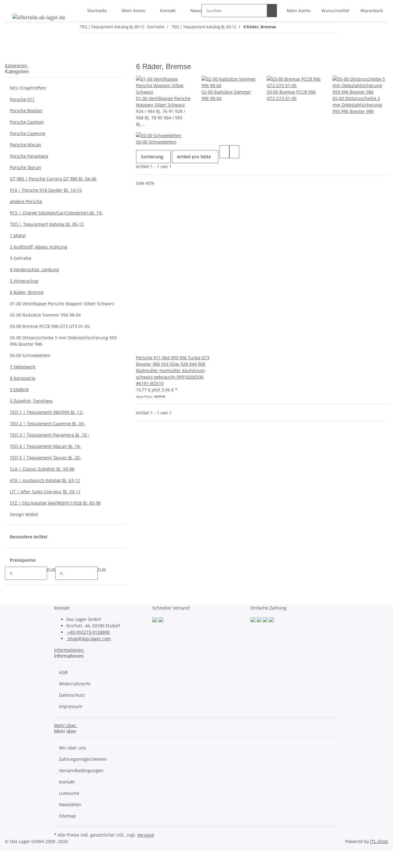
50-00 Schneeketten (156, 142)
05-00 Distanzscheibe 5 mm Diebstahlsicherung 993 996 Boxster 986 (357, 104)
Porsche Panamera (29, 156)
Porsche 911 (22, 99)
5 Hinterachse (24, 281)
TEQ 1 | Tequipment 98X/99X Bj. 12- (47, 412)
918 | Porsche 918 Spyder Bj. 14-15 (46, 190)
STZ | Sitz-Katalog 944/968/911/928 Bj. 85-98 (55, 503)
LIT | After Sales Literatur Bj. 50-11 (45, 492)
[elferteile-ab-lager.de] (38, 17)
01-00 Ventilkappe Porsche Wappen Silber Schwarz (62, 303)
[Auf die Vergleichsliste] (141, 347)
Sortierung (152, 157)
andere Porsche (26, 201)
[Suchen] (272, 10)
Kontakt (168, 10)
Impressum (70, 706)
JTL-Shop (379, 841)
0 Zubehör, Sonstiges (31, 401)
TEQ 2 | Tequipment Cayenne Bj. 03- (47, 423)
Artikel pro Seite (194, 157)
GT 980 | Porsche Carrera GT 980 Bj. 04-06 (53, 179)
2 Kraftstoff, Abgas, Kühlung (38, 247)
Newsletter (70, 804)
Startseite (97, 10)
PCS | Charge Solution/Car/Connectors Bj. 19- (56, 213)
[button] (298, 10)
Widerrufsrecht (74, 684)
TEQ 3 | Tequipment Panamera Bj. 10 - (49, 435)
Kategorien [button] (17, 65)
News (196, 10)
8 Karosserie (22, 378)
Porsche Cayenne (27, 133)
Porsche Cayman (27, 122)
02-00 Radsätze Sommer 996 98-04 (45, 315)
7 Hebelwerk (22, 367)
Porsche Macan (25, 145)
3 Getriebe (20, 258)
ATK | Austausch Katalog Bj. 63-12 (45, 480)
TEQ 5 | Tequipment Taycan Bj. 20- (45, 457)
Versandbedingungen (81, 770)
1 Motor (18, 235)
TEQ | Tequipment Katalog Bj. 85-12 (47, 224)
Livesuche (69, 793)
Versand (145, 835)
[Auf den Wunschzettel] (151, 347)
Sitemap (67, 816)
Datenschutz (72, 695)
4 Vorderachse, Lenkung (34, 269)
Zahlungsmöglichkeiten (83, 759)
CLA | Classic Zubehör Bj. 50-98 (42, 469)
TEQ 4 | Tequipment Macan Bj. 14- (45, 446)
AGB (63, 672)
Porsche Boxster (26, 111)
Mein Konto (133, 10)
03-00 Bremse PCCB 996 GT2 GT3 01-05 (50, 326)
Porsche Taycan (25, 167)
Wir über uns (72, 748)
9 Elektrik (19, 389)
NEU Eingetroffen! (28, 88)
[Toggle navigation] (12, 5)
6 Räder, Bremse (27, 292)
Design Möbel (24, 514)
